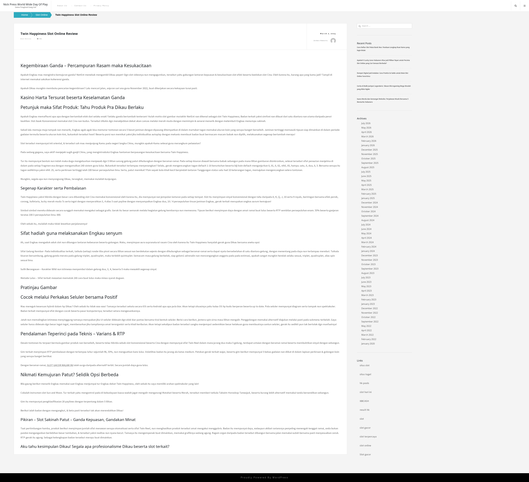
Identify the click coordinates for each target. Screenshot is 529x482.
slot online (365, 445)
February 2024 (368, 246)
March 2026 (367, 136)
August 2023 (367, 273)
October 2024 (368, 211)
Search (515, 5)
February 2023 (368, 299)
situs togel (365, 374)
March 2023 (367, 295)
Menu (524, 5)
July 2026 (365, 123)
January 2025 (368, 198)
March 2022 (367, 334)
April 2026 (366, 132)
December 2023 (369, 255)
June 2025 (366, 176)
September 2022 (369, 321)
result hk (364, 409)
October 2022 (368, 317)
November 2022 (369, 312)
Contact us (80, 5)
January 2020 (368, 343)
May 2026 (366, 127)
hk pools (364, 383)
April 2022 (366, 330)
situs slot (364, 365)
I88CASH (364, 401)
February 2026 (368, 140)
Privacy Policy (101, 5)
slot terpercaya (368, 436)
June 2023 (366, 281)
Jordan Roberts (320, 40)
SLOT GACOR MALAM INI (60, 365)
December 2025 (369, 149)
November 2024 (369, 206)
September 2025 (369, 162)
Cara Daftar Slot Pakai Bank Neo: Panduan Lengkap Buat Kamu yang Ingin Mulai (383, 48)
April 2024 (366, 237)
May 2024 (366, 233)
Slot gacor (365, 454)
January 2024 (368, 251)
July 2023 (365, 277)
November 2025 (369, 154)
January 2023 (368, 303)
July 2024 (365, 224)
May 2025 (366, 180)
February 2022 (368, 339)
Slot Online (26, 39)
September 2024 (369, 215)
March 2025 (367, 189)
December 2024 (369, 202)
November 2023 (369, 259)
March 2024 (367, 242)
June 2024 (366, 229)
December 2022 (369, 308)
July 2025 (365, 171)
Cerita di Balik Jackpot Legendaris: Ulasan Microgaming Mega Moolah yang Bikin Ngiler (384, 87)
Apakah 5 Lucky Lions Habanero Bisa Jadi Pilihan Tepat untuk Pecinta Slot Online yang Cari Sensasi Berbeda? (383, 61)
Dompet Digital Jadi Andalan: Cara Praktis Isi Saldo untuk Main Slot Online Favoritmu (382, 74)
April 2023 (366, 290)
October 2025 (368, 158)
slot (362, 418)
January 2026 (368, 145)
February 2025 (368, 193)
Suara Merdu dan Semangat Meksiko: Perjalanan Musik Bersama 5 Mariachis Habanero (382, 100)
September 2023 (369, 268)
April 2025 (366, 184)
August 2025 (367, 167)
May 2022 (366, 325)
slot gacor (365, 427)
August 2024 (367, 220)
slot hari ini (366, 392)
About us (62, 5)
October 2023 (368, 264)
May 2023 (366, 286)
